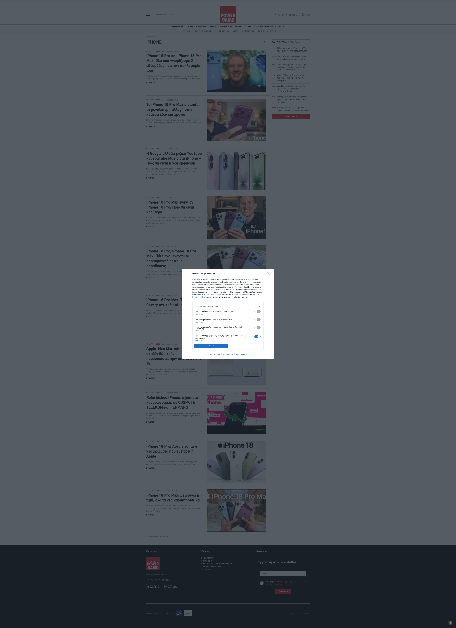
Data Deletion (214, 354)
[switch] (257, 311)
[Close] (269, 274)
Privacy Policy (241, 354)
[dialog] (228, 314)
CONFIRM (211, 346)
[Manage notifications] (450, 623)
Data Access (228, 354)
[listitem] (228, 306)
